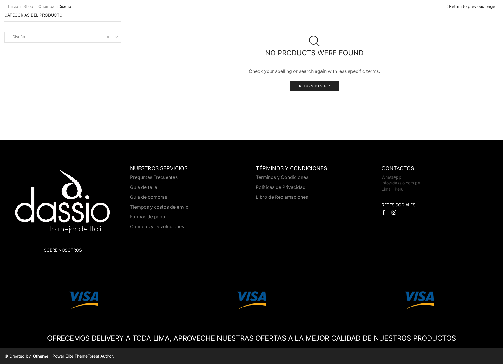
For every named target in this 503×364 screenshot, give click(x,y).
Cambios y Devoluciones (157, 226)
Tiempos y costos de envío (159, 207)
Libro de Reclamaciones (282, 197)
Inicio (13, 6)
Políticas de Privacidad (281, 187)
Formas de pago (147, 216)
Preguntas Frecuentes (154, 177)
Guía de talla (143, 187)
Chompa (46, 6)
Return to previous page (472, 6)
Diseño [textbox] (59, 36)
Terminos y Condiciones (282, 177)
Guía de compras (148, 197)
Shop (28, 6)
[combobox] (62, 37)
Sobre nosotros (63, 249)
